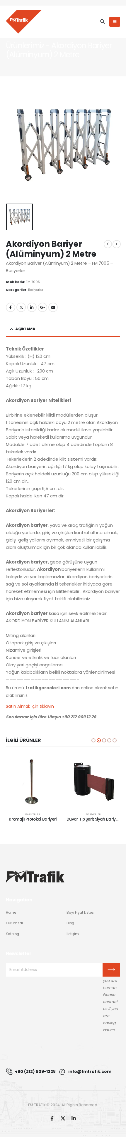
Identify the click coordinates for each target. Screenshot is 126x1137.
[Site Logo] (24, 21)
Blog (70, 923)
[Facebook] (52, 1118)
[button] (102, 21)
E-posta (53, 307)
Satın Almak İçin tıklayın (30, 706)
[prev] (108, 244)
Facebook (10, 307)
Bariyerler (35, 289)
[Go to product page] (32, 781)
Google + (42, 307)
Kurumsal (14, 923)
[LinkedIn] (74, 1118)
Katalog (12, 934)
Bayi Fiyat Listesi (81, 912)
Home (11, 912)
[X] (63, 1118)
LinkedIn (32, 307)
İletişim (73, 934)
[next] (117, 244)
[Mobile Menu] (114, 22)
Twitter (21, 307)
